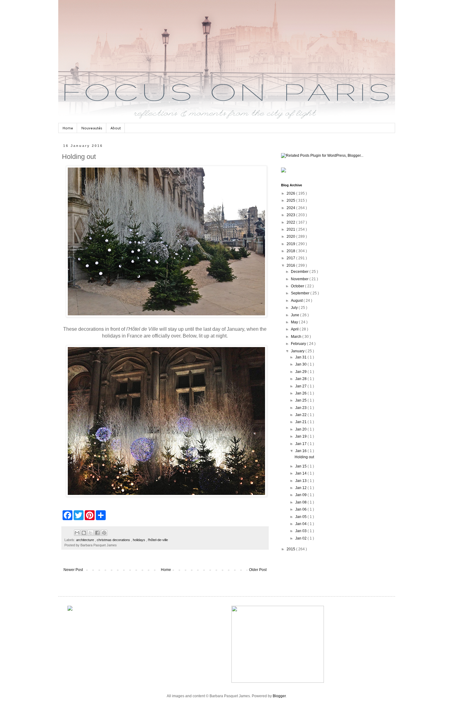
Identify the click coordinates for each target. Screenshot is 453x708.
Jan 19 (301, 436)
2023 (291, 215)
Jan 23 (301, 408)
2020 (291, 236)
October (298, 286)
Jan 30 (301, 364)
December (300, 271)
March (296, 336)
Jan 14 (301, 473)
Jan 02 (301, 538)
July (295, 307)
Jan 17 (301, 444)
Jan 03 (301, 531)
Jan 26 (301, 393)
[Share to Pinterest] (104, 533)
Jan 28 (301, 379)
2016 (291, 265)
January (298, 351)
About (115, 128)
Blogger (279, 696)
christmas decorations (114, 540)
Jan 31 (301, 357)
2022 (291, 222)
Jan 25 (301, 400)
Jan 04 (301, 524)
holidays (139, 540)
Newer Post (73, 570)
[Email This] (77, 533)
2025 (291, 200)
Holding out (304, 457)
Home (67, 128)
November (300, 279)
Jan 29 (301, 372)
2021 (291, 229)
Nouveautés (91, 128)
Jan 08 (301, 502)
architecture (85, 540)
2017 (291, 258)
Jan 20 (301, 429)
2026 (291, 193)
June (295, 315)
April (295, 329)
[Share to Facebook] (97, 533)
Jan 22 (301, 415)
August (297, 300)
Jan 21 (301, 422)
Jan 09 (301, 495)
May (295, 322)
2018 (291, 251)
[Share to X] (91, 533)
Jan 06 (301, 509)
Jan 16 (301, 451)
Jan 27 (301, 386)
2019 (291, 244)
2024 (291, 208)
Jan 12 (301, 488)
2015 (291, 549)
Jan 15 (301, 466)
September (300, 293)
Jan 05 (301, 517)
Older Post (258, 570)
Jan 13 (301, 481)
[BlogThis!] (84, 533)
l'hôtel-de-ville (158, 540)
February (299, 344)
